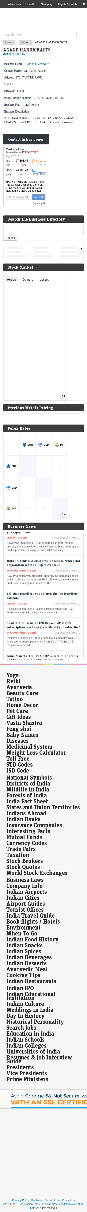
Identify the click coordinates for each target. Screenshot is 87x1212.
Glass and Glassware (36, 64)
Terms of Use (52, 1200)
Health (31, 4)
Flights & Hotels (67, 4)
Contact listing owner (26, 139)
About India (15, 4)
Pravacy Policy (20, 1200)
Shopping (46, 4)
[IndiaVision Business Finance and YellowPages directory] (45, 20)
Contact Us (68, 1200)
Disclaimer (37, 1200)
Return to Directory (14, 54)
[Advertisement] (43, 1153)
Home (9, 42)
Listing (25, 42)
